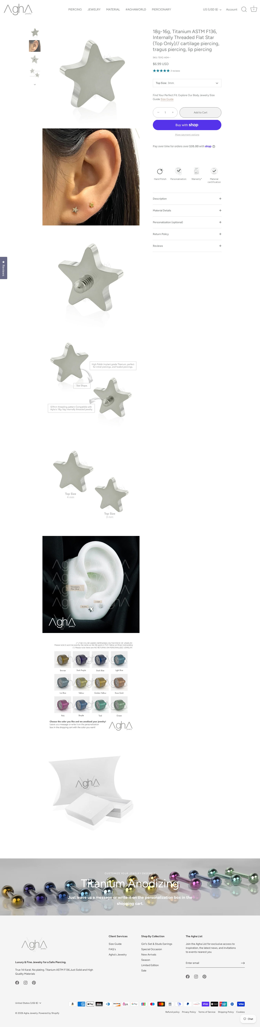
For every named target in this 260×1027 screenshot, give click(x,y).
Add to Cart (200, 112)
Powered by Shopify (49, 1013)
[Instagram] (25, 982)
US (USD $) (210, 9)
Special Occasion (151, 949)
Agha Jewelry (31, 1013)
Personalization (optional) (168, 222)
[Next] (35, 84)
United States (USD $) (26, 1003)
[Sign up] (243, 963)
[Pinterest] (34, 982)
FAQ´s (112, 949)
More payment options (187, 134)
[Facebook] (17, 982)
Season (145, 960)
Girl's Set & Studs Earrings (156, 944)
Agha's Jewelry (118, 954)
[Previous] (35, 23)
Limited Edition (150, 965)
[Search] (244, 9)
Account (231, 9)
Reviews (158, 246)
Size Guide (167, 99)
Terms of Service (206, 1012)
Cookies (240, 1012)
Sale (143, 970)
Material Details (162, 210)
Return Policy (161, 234)
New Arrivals (148, 954)
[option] (35, 33)
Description (160, 198)
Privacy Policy (189, 1012)
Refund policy (172, 1012)
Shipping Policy (226, 1012)
